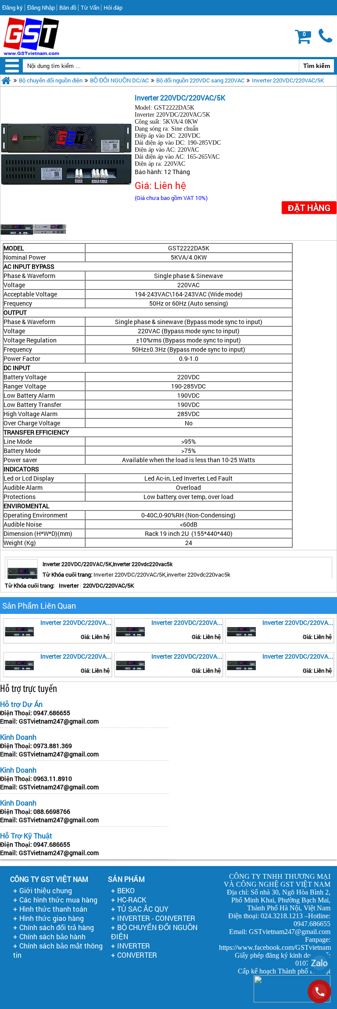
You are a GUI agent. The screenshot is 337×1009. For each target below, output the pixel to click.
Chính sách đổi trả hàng (56, 927)
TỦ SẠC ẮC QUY (142, 908)
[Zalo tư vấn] (319, 963)
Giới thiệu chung (45, 890)
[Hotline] (319, 991)
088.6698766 (51, 811)
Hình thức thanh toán (53, 908)
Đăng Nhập (41, 7)
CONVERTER (137, 954)
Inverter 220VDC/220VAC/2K (298, 656)
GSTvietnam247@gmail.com (59, 721)
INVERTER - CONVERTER (156, 918)
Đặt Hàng (309, 207)
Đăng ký (12, 7)
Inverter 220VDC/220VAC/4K (76, 656)
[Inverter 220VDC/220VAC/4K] (19, 664)
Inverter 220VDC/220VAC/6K (298, 622)
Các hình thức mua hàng (58, 899)
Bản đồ (67, 7)
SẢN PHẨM (126, 879)
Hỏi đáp (113, 7)
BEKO (126, 890)
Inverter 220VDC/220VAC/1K (187, 622)
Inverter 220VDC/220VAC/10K (76, 622)
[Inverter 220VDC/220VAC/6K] (241, 630)
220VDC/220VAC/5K (108, 585)
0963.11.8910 (52, 778)
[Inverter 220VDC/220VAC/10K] (19, 630)
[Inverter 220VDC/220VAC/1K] (130, 630)
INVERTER (133, 945)
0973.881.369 (52, 746)
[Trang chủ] (5, 80)
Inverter (69, 585)
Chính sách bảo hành (52, 936)
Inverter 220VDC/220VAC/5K (288, 80)
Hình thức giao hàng (51, 918)
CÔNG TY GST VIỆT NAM (49, 879)
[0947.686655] (326, 36)
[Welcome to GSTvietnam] (31, 36)
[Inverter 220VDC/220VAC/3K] (130, 664)
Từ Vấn (90, 7)
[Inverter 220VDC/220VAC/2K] (241, 664)
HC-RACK (131, 899)
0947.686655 (51, 713)
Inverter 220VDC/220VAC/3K (187, 656)
